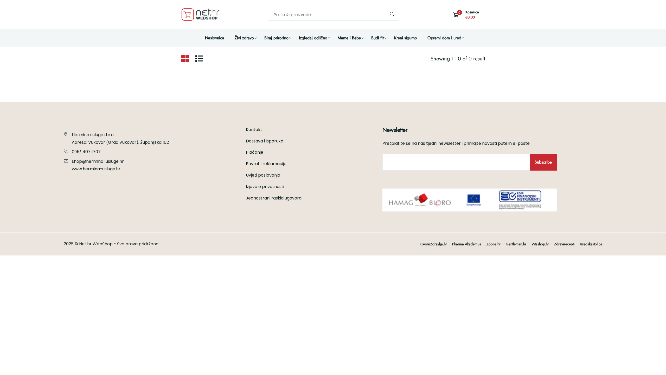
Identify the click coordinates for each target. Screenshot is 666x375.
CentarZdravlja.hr (433, 244)
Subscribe (543, 162)
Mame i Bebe (349, 38)
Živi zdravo (244, 38)
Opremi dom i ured (444, 38)
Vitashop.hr (540, 244)
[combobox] (333, 15)
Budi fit (377, 38)
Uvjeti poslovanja (263, 175)
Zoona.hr (493, 244)
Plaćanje (254, 152)
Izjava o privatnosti (265, 187)
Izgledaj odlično (313, 38)
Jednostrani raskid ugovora (274, 198)
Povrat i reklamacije (266, 164)
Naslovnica (214, 38)
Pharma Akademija (466, 244)
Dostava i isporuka (264, 141)
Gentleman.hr (516, 244)
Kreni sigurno (405, 38)
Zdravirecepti (564, 244)
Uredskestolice (591, 244)
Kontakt (254, 130)
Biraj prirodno (276, 38)
